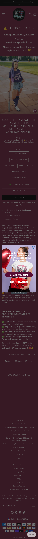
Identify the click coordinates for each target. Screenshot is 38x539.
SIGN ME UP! (19, 274)
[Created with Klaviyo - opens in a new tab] (19, 293)
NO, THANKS (19, 282)
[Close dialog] (33, 247)
